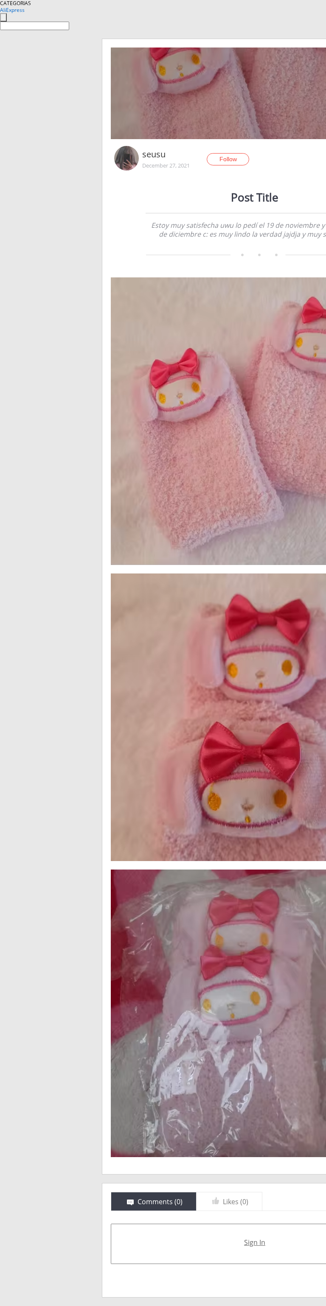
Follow (228, 159)
